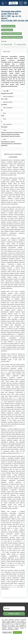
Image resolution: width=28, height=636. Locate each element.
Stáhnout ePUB (21, 44)
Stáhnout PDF (8, 44)
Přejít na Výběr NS (13, 3)
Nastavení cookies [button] (7, 632)
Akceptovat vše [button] (17, 632)
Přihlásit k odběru (14, 614)
